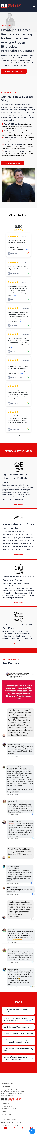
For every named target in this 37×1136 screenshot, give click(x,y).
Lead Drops (4, 1117)
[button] (34, 6)
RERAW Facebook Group (8, 1120)
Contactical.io (26, 1021)
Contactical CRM (6, 1114)
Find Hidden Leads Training (10, 1125)
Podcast (3, 1111)
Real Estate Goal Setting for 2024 (11, 1122)
